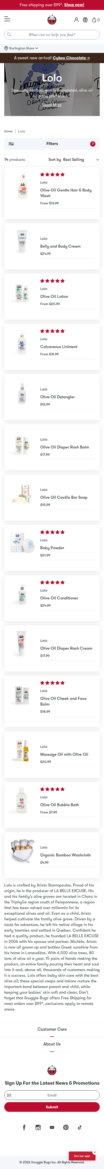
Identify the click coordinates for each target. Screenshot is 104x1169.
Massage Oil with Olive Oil (64, 754)
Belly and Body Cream (60, 246)
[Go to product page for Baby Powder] (22, 548)
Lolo (43, 182)
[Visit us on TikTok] (79, 1127)
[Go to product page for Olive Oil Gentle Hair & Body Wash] (22, 193)
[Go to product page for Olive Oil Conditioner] (22, 598)
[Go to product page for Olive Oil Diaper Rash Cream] (22, 648)
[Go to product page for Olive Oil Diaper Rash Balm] (22, 447)
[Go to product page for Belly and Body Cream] (22, 246)
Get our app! (82, 1155)
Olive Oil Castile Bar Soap (63, 497)
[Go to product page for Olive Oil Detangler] (22, 397)
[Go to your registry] (85, 20)
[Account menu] (76, 20)
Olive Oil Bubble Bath (59, 804)
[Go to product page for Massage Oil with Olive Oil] (22, 754)
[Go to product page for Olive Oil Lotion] (22, 296)
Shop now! (74, 4)
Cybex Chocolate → (71, 58)
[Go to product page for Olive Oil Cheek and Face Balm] (22, 701)
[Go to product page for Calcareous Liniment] (22, 346)
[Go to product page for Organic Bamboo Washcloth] (22, 855)
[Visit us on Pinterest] (66, 1127)
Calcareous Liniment (58, 346)
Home (8, 131)
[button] (53, 174)
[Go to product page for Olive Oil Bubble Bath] (22, 805)
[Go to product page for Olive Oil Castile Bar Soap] (22, 497)
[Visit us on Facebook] (24, 1127)
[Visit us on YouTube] (52, 1127)
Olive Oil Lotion (54, 296)
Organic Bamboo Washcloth (65, 855)
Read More (52, 104)
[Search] (9, 34)
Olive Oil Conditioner (59, 598)
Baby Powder (52, 547)
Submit (52, 1107)
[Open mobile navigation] (7, 19)
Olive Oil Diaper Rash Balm (64, 447)
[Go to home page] (52, 20)
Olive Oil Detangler (57, 397)
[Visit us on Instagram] (38, 1127)
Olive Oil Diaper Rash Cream (66, 648)
